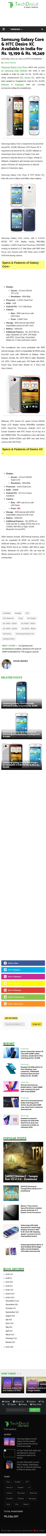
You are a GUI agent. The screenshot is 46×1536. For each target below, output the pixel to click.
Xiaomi (26, 1504)
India (21, 618)
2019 (8, 1274)
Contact (32, 1401)
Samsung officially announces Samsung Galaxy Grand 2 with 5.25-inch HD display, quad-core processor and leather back (31, 1230)
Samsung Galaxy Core (25, 634)
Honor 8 (9, 1487)
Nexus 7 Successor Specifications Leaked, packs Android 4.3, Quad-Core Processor (31, 1209)
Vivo (17, 1504)
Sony (8, 1504)
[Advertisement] (23, 585)
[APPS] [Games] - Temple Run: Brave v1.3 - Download (32, 1188)
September (10, 1312)
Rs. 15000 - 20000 (10, 628)
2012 (8, 1347)
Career (13, 1404)
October (9, 1308)
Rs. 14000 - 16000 (28, 623)
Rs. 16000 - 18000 (28, 628)
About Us (19, 1401)
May (7, 1327)
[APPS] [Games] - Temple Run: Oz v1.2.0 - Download (21, 1178)
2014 (8, 1293)
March (8, 1334)
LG (29, 1487)
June (8, 1323)
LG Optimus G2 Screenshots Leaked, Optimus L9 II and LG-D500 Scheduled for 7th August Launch (22, 648)
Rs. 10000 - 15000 (10, 623)
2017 (8, 1282)
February (9, 1338)
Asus (8, 1482)
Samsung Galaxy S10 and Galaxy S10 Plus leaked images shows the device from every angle (27, 1442)
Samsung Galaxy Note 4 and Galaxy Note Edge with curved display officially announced (32, 1248)
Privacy (23, 1404)
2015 (8, 1289)
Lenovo (9, 1493)
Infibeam (5, 84)
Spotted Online (8, 639)
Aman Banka (10, 62)
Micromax (21, 1493)
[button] (3, 29)
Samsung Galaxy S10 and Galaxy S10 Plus (12, 1389)
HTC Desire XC (27, 78)
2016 (8, 1286)
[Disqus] (23, 809)
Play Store (36, 1404)
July (7, 1319)
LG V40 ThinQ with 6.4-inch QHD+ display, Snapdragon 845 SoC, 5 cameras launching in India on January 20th (29, 1466)
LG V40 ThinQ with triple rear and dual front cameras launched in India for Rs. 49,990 (29, 1454)
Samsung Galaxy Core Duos (14, 67)
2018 (8, 1278)
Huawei (20, 1487)
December (10, 1300)
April (8, 1331)
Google (17, 1482)
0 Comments (36, 59)
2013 (8, 1297)
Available (6, 613)
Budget (18, 613)
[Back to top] (39, 1526)
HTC (40, 554)
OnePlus (9, 1498)
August (9, 1316)
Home (7, 1401)
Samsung (7, 634)
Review (21, 1498)
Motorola (33, 1493)
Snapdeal (19, 84)
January (9, 1342)
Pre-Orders (32, 618)
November (10, 1304)
